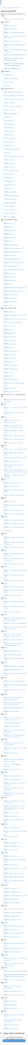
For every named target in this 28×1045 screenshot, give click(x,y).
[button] (1, 1)
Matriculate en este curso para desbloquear (14, 1041)
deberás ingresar (19, 1038)
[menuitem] (1, 3)
